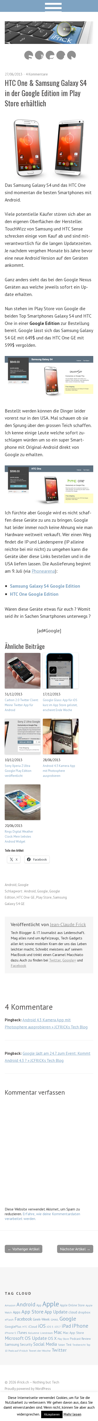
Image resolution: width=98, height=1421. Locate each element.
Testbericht (79, 1344)
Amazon (10, 1305)
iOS (42, 1326)
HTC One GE (26, 897)
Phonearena (43, 571)
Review (86, 1339)
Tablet (61, 1344)
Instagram (50, 55)
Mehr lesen (72, 1414)
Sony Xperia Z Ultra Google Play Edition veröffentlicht (18, 771)
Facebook (60, 55)
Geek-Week (41, 1319)
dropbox (84, 1312)
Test (68, 1344)
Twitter (71, 55)
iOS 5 (50, 1326)
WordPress (43, 1388)
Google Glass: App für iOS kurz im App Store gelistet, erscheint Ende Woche (60, 705)
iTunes (22, 1332)
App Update (56, 1312)
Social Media (45, 1344)
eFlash (9, 1319)
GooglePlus (13, 1326)
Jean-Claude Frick (68, 924)
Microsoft (14, 1338)
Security (26, 1344)
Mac (58, 1332)
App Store (32, 1311)
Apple (50, 1303)
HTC (24, 1326)
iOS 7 (57, 1326)
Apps (16, 1312)
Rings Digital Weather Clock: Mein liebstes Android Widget (19, 837)
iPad (66, 1326)
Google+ (69, 960)
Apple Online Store (72, 1305)
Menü (49, 6)
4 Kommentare (37, 74)
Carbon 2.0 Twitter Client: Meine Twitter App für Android (21, 705)
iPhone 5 (10, 1333)
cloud (73, 1312)
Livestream (46, 1333)
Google (23, 884)
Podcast (75, 1339)
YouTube (39, 55)
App (38, 1305)
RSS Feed (28, 55)
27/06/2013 (13, 74)
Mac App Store (73, 1333)
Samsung (12, 1344)
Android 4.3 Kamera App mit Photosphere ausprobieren (59, 771)
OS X (52, 1338)
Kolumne (33, 1333)
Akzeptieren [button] (52, 1414)
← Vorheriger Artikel (23, 1249)
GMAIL (55, 1319)
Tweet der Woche (40, 1350)
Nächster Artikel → (75, 1249)
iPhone (80, 1325)
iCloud (32, 1326)
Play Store (44, 897)
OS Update (36, 1338)
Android (10, 884)
